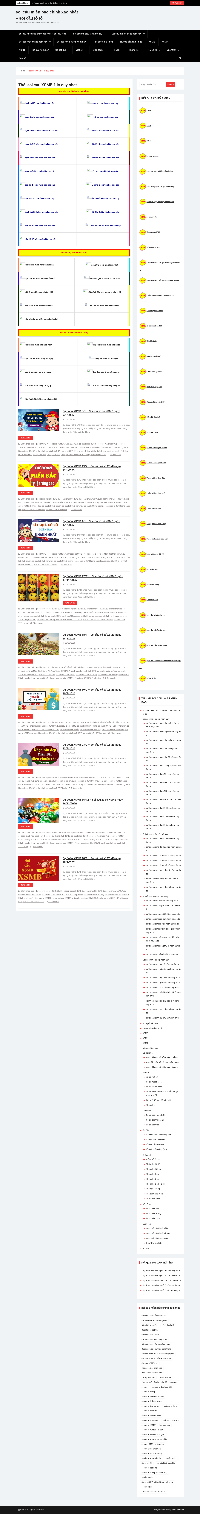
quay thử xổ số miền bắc (156, 615)
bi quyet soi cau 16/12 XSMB (51, 832)
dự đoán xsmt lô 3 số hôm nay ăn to (162, 924)
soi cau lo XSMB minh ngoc (95, 506)
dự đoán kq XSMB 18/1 (112, 667)
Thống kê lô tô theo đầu (156, 478)
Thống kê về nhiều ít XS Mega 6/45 (160, 295)
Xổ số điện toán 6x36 (155, 311)
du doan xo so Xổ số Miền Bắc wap (156, 1358)
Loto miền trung (153, 585)
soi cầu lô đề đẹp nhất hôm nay (154, 1472)
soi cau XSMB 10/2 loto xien (94, 733)
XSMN (165, 41)
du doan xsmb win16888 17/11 (31, 612)
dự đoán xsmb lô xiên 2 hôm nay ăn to (163, 865)
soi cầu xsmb (147, 1477)
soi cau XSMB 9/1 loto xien (73, 451)
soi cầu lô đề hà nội (149, 1468)
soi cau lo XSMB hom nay (93, 447)
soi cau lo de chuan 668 (162, 1387)
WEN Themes (178, 1509)
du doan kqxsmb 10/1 (71, 891)
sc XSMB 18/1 (90, 671)
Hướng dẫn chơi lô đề (131, 41)
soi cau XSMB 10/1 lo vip (33, 901)
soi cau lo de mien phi (150, 1406)
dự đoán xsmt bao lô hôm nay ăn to (162, 900)
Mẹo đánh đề (165, 1377)
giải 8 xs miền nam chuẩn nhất (39, 292)
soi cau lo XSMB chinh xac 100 (60, 616)
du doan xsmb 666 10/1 (92, 891)
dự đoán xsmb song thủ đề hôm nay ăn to (161, 1270)
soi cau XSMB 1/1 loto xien (45, 564)
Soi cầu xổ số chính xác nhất (153, 1491)
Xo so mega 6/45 (153, 232)
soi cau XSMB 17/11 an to (71, 619)
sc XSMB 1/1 (50, 557)
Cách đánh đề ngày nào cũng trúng (156, 1349)
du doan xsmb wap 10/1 (113, 891)
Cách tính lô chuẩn (149, 1325)
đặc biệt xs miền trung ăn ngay (39, 358)
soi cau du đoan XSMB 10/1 (53, 894)
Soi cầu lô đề (146, 1463)
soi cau (144, 1387)
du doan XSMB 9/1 (58, 444)
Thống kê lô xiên (53, 454)
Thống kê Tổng (153, 1189)
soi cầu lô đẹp (171, 1458)
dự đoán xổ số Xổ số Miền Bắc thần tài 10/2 (108, 722)
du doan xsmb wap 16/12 (117, 832)
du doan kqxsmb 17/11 (73, 609)
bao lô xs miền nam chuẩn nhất (39, 305)
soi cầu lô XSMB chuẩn (51, 506)
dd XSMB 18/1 (45, 667)
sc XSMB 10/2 (52, 726)
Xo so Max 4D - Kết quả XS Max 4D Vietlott (163, 280)
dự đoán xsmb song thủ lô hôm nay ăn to (49, 3)
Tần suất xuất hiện (154, 1194)
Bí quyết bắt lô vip (104, 41)
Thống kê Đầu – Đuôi (155, 1184)
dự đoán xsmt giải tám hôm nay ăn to (163, 919)
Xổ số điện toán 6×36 (155, 1115)
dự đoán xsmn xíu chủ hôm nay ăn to (162, 1018)
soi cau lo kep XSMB (87, 444)
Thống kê (134, 50)
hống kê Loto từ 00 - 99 (155, 554)
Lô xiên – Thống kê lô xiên (157, 448)
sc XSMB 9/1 (72, 444)
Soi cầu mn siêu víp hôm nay (71, 41)
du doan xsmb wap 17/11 (117, 609)
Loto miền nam (152, 600)
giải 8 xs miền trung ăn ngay (38, 372)
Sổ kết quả (60, 50)
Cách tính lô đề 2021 (150, 1330)
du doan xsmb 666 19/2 (68, 499)
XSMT (22, 50)
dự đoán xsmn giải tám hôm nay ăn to (163, 982)
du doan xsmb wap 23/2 (89, 777)
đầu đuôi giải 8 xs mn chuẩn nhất (105, 278)
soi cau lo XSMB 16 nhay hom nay (92, 502)
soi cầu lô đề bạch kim (166, 1463)
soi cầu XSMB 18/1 (68, 678)
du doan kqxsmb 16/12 (73, 832)
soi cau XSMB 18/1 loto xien (89, 678)
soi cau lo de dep (148, 1392)
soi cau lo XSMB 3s (47, 447)
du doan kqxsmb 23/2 (48, 777)
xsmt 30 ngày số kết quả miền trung (160, 186)
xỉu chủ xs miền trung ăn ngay (38, 345)
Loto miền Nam (153, 1218)
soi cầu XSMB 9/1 (53, 451)
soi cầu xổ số (146, 1487)
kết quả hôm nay (40, 50)
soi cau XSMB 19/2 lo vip (56, 510)
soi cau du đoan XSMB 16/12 (58, 836)
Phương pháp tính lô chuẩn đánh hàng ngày (160, 1382)
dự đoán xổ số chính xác (151, 1368)
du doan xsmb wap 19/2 (89, 499)
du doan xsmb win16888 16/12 (31, 836)
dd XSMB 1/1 (44, 554)
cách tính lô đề (168, 1325)
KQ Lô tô (152, 50)
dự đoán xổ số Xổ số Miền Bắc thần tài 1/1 (104, 554)
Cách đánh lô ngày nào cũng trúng (155, 1344)
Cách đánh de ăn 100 (150, 1335)
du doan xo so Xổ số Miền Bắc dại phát (68, 667)
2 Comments (115, 454)
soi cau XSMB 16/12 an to (71, 843)
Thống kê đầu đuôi (92, 451)
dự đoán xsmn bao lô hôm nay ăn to (162, 964)
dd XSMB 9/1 (44, 444)
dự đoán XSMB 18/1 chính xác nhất (68, 671)
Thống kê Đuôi (152, 1179)
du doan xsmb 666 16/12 (94, 832)
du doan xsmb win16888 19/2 (112, 499)
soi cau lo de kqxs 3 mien (151, 1401)
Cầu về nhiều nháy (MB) (156, 402)
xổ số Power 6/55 (153, 247)
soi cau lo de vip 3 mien (151, 1415)
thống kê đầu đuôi (153, 417)
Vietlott (79, 50)
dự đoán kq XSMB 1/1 (76, 554)
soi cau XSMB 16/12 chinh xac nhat (98, 843)
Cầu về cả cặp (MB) (154, 387)
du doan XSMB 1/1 (58, 554)
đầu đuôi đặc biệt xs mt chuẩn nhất (41, 399)
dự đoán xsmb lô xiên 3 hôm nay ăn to (163, 855)
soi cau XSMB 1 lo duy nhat (33, 451)
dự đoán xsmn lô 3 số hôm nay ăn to (162, 987)
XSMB (152, 41)
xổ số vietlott (151, 217)
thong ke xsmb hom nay (95, 454)
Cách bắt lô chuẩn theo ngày (153, 1316)
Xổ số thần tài (152, 341)
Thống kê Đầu (152, 1174)
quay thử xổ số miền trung (157, 645)
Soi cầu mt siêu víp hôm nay (33, 41)
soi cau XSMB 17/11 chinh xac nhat (98, 619)
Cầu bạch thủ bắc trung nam (158, 1134)
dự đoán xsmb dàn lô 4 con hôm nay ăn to (162, 1280)
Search (170, 84)
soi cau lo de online (149, 1411)
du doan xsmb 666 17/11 (94, 609)
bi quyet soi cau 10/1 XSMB (50, 891)
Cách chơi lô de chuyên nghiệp (154, 1320)
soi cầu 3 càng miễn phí (151, 1449)
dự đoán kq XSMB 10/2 (79, 722)
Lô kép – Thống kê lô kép (156, 463)
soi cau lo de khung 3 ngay (152, 1396)
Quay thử (171, 50)
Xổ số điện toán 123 (154, 326)
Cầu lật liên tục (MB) (154, 371)
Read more (25, 438)
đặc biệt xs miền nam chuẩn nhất (40, 278)
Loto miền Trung (153, 1213)
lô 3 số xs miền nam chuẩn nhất (104, 305)
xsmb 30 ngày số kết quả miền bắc (160, 171)
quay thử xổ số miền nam (156, 630)
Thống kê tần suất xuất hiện (157, 539)
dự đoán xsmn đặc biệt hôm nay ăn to (163, 977)
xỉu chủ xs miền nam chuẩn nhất (39, 265)
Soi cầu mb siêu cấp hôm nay (126, 33)
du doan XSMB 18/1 (93, 667)
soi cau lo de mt (170, 1406)
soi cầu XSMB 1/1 (25, 564)
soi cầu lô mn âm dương (107, 444)
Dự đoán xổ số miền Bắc (151, 1373)
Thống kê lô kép (39, 454)
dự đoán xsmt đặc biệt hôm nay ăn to (163, 914)
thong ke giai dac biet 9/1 (111, 451)
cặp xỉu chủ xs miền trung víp (106, 345)
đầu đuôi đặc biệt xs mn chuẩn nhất (104, 292)
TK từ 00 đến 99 (153, 1198)
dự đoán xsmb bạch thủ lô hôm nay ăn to (161, 1285)
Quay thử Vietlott (153, 1243)
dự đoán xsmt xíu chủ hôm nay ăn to (162, 954)
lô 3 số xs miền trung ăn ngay (106, 385)
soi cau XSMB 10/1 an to (92, 898)
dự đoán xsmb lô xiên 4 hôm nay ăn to (163, 860)
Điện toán (98, 50)
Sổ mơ (22, 58)
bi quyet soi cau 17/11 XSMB (51, 609)
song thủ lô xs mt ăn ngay (106, 358)
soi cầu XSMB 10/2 (74, 733)
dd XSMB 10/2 (45, 722)
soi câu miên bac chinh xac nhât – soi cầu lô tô (42, 33)
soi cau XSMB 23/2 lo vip (56, 788)
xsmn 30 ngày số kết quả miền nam (160, 202)
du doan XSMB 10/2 (60, 722)
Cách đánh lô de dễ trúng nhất (154, 1339)
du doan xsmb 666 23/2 (68, 777)
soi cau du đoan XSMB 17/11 (58, 612)
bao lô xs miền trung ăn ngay (38, 385)
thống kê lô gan (152, 432)
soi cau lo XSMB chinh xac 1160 (69, 447)
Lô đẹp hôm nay (148, 1377)
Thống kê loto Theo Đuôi (156, 493)
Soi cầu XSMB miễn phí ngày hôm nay (157, 1482)
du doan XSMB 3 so (149, 1363)
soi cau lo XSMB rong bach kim (90, 561)
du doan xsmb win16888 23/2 (112, 777)
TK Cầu (115, 50)
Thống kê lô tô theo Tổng (156, 524)
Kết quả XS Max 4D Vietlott (158, 1100)
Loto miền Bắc (152, 569)
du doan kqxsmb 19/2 (48, 499)
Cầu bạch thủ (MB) (154, 356)
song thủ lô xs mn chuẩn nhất (104, 265)
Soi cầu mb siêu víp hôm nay (87, 33)
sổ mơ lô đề (151, 678)
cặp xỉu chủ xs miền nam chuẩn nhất (41, 319)
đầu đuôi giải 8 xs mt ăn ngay (106, 372)
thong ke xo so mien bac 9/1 (73, 454)
